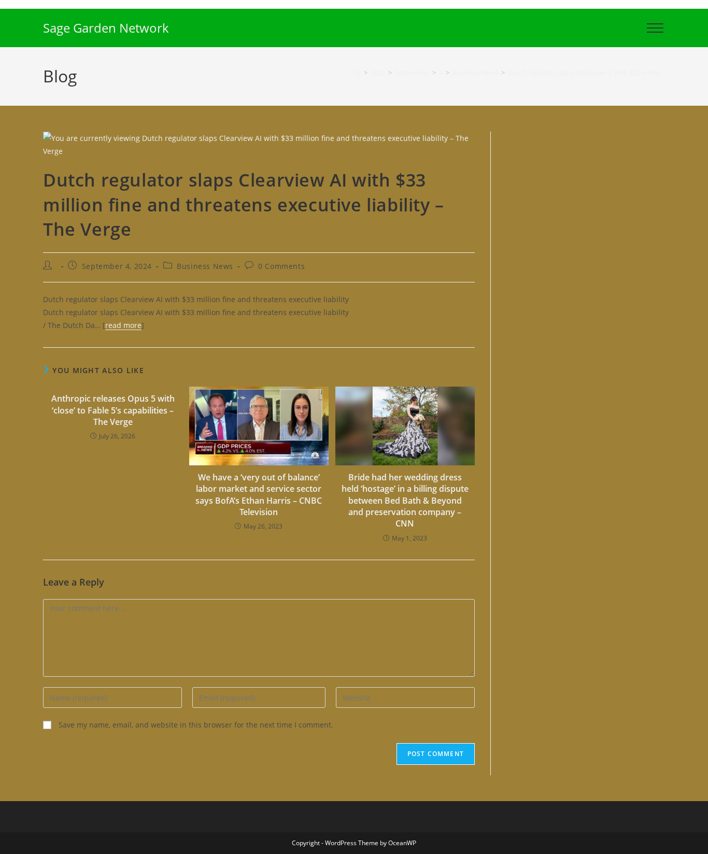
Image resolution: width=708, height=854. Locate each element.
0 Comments (281, 266)
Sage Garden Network (106, 27)
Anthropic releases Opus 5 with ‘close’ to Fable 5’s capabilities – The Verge (113, 410)
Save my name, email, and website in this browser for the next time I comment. (196, 725)
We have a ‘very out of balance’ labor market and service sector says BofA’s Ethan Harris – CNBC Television (258, 495)
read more (123, 325)
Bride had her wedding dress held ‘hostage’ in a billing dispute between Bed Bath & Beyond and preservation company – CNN (405, 501)
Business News (205, 266)
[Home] (357, 72)
